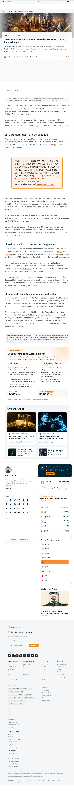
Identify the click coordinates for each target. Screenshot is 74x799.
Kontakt (10, 714)
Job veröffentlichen (13, 741)
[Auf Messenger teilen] (6, 512)
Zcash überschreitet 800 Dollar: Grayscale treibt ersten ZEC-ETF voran (54, 612)
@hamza (8, 488)
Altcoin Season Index (13, 679)
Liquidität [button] (54, 257)
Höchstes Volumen (13, 672)
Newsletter (45, 703)
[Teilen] (27, 512)
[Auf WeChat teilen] (23, 512)
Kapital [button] (62, 204)
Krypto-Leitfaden (46, 692)
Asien (13, 35)
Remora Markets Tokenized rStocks (20, 688)
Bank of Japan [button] (26, 268)
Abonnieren (50, 473)
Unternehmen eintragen (14, 739)
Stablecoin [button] (32, 315)
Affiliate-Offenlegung (13, 764)
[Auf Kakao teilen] (10, 512)
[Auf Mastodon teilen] (23, 508)
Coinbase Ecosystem (16, 691)
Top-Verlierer (11, 669)
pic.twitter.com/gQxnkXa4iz (27, 181)
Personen (59, 669)
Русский (47, 571)
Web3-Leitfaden (46, 690)
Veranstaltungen (61, 677)
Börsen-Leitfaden (47, 698)
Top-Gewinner (12, 666)
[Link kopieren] (6, 517)
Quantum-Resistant (16, 703)
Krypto (11, 11)
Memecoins (26, 672)
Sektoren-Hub (27, 664)
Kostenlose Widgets (13, 722)
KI (23, 666)
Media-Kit (10, 736)
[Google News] (32, 655)
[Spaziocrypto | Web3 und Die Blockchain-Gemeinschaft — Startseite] (23, 627)
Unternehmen (61, 666)
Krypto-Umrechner (13, 677)
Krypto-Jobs (60, 674)
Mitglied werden (12, 719)
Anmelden (45, 399)
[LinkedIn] (24, 655)
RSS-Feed (10, 727)
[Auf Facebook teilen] (10, 500)
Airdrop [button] (40, 315)
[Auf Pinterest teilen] (19, 504)
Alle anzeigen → (64, 507)
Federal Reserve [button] (50, 277)
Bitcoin (59, 251)
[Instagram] (16, 655)
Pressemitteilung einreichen (15, 747)
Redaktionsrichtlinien (13, 753)
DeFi (24, 669)
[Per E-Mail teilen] (19, 508)
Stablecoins (26, 674)
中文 (46, 576)
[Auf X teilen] (6, 500)
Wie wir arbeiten (65, 57)
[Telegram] (20, 655)
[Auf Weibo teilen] (10, 508)
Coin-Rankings (12, 664)
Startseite (4, 11)
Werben (10, 734)
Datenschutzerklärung (13, 782)
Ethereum (9, 254)
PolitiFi (28, 694)
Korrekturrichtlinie (13, 756)
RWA (19, 35)
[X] (13, 655)
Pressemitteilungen (47, 682)
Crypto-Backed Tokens (17, 700)
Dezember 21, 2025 (45, 184)
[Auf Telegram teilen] (19, 500)
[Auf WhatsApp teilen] (15, 500)
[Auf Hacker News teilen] (6, 504)
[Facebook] (9, 655)
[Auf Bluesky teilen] (10, 504)
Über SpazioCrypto (13, 712)
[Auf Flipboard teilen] (19, 512)
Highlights (10, 674)
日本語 (47, 580)
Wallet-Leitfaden (46, 695)
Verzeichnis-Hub (61, 664)
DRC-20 (29, 697)
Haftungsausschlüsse (13, 724)
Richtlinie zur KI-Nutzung (50, 100)
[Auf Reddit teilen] (27, 500)
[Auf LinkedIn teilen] (23, 500)
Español (47, 553)
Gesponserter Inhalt (13, 766)
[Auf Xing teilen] (15, 508)
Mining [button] (50, 315)
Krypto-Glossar (46, 700)
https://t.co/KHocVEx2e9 (32, 178)
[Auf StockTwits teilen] (27, 508)
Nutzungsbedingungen (59, 780)
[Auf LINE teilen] (6, 508)
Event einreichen (12, 744)
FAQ (9, 717)
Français (47, 558)
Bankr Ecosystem (15, 694)
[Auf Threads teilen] (15, 504)
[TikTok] (28, 655)
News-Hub (45, 664)
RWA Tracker (11, 682)
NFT (43, 677)
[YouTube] (36, 655)
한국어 (47, 567)
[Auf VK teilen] (27, 504)
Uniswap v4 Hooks (16, 697)
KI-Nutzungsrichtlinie (13, 761)
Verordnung (45, 608)
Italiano (47, 544)
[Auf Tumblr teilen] (23, 504)
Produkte (59, 672)
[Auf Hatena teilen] (15, 512)
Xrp (43, 672)
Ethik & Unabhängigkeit (14, 759)
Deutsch (47, 562)
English (47, 548)
